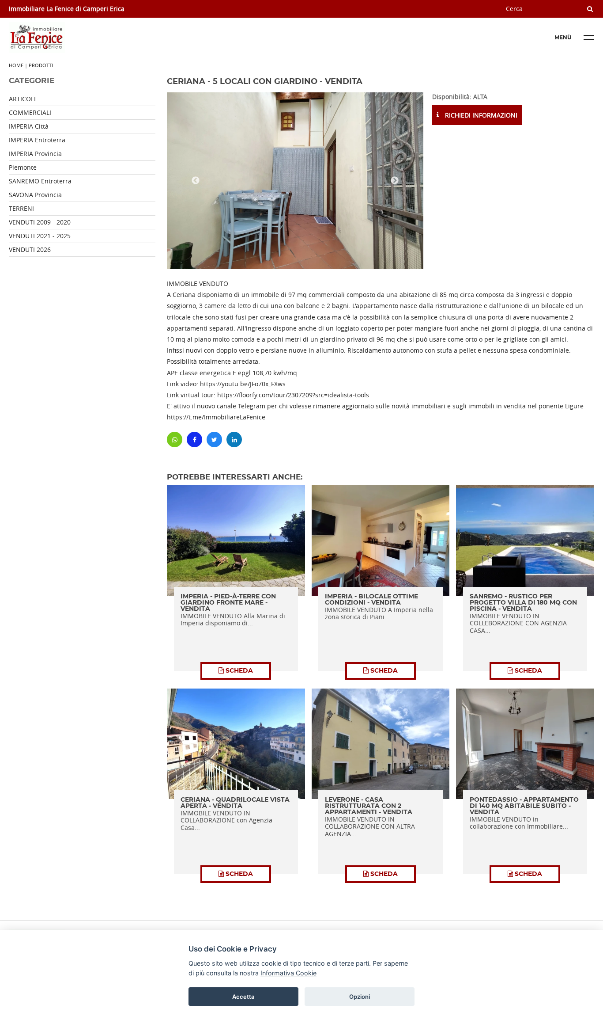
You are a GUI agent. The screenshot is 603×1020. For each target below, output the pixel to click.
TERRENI (21, 208)
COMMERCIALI (30, 112)
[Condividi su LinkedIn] (234, 439)
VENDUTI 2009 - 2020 (40, 222)
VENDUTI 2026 (30, 249)
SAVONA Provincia (35, 194)
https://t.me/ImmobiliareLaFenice (216, 417)
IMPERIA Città (29, 126)
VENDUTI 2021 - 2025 (40, 236)
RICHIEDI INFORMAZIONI (480, 115)
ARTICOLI (22, 99)
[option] (295, 180)
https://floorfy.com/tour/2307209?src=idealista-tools (293, 395)
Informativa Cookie (288, 972)
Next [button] (394, 180)
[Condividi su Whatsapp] (174, 439)
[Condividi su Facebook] (194, 439)
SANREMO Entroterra (40, 181)
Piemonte (23, 167)
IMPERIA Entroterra (37, 140)
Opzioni (359, 996)
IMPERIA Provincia (35, 153)
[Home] (75, 37)
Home (16, 65)
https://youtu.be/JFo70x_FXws (243, 384)
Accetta (243, 996)
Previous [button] (195, 180)
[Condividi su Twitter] (214, 439)
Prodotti (41, 65)
